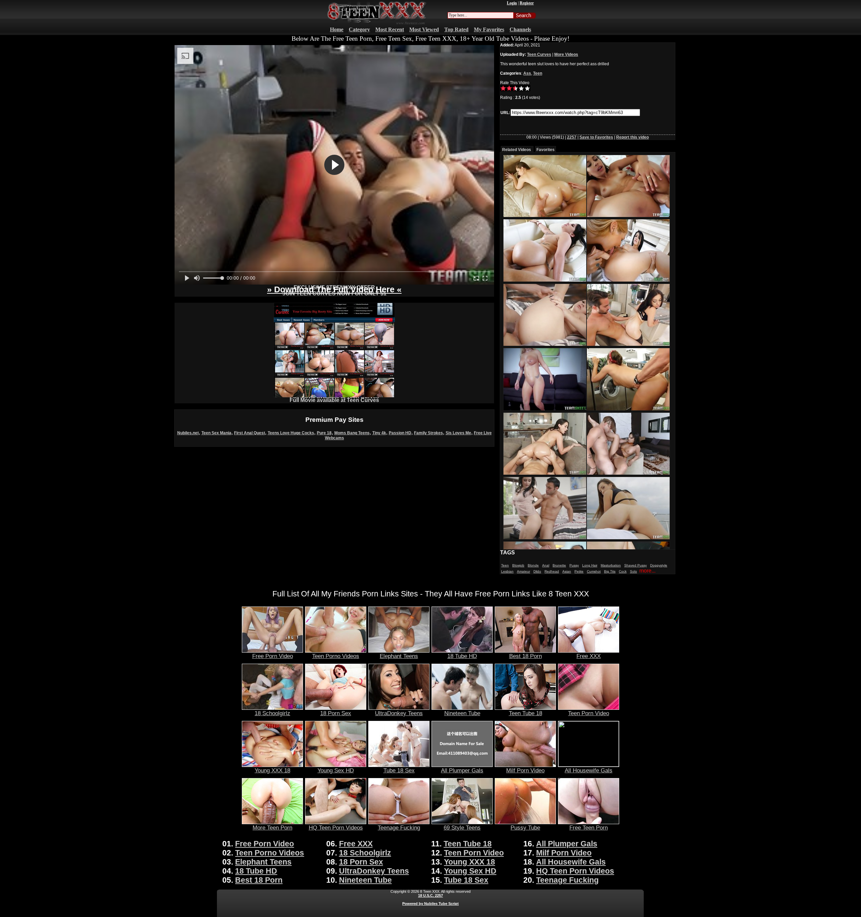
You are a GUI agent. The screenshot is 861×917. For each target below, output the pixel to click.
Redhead (552, 571)
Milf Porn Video (525, 770)
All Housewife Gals (588, 770)
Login (512, 3)
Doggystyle (658, 565)
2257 (571, 137)
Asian (566, 571)
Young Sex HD (335, 770)
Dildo (537, 571)
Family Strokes (428, 433)
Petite (579, 571)
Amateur (523, 571)
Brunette (559, 565)
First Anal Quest (249, 433)
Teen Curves (539, 54)
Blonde (533, 565)
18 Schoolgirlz (272, 713)
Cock (623, 571)
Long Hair (589, 565)
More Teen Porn (272, 827)
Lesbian (507, 571)
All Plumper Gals (462, 770)
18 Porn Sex (335, 713)
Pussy (574, 565)
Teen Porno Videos (335, 656)
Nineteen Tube (462, 713)
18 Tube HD (462, 656)
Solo (633, 571)
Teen (537, 73)
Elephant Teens (399, 656)
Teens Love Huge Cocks (291, 433)
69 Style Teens (462, 827)
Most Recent (389, 29)
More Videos (566, 54)
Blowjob (518, 565)
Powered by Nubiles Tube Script (430, 904)
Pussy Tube (525, 827)
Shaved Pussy (635, 565)
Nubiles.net (188, 433)
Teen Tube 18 (525, 713)
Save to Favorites (596, 137)
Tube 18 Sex (399, 770)
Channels (520, 29)
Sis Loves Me (458, 433)
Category (359, 29)
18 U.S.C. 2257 (430, 895)
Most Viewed (424, 29)
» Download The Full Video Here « (334, 289)
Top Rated (456, 29)
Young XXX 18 (272, 770)
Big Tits (609, 571)
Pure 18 (324, 433)
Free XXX (588, 656)
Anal (545, 565)
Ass (527, 73)
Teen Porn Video (588, 713)
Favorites (545, 149)
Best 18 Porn (525, 656)
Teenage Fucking (399, 827)
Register (527, 3)
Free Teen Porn (588, 827)
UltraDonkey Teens (399, 713)
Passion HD (400, 433)
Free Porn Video (272, 656)
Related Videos (516, 149)
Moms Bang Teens (352, 433)
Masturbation (611, 565)
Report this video (632, 137)
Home (336, 29)
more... (647, 571)
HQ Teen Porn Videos (336, 827)
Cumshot (594, 571)
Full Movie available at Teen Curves (334, 400)
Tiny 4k (379, 433)
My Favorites (489, 29)
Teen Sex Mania (216, 433)
